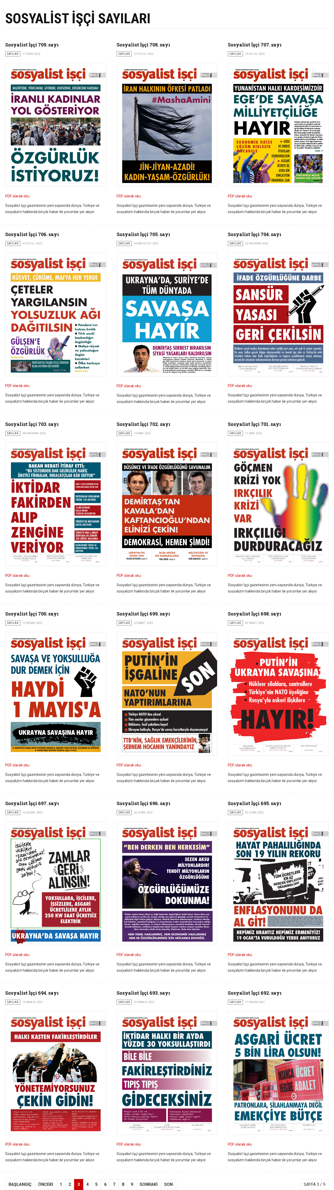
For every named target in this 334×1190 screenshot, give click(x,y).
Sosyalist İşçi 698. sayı (254, 614)
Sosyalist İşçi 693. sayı (143, 993)
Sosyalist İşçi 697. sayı (32, 803)
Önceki (45, 1184)
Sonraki (149, 1184)
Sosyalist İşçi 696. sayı (143, 803)
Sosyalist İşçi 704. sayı (254, 234)
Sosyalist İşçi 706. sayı (32, 234)
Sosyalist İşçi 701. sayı (254, 424)
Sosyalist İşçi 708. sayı (143, 45)
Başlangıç (20, 1184)
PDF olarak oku (17, 196)
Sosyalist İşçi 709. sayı (32, 45)
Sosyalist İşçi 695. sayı (254, 803)
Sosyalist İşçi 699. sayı (143, 614)
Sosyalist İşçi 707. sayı (255, 45)
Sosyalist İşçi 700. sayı (32, 614)
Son (168, 1184)
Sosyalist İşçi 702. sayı (143, 424)
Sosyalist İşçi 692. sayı (255, 993)
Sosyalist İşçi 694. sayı (32, 993)
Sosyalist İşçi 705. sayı (143, 234)
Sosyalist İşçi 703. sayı (32, 424)
